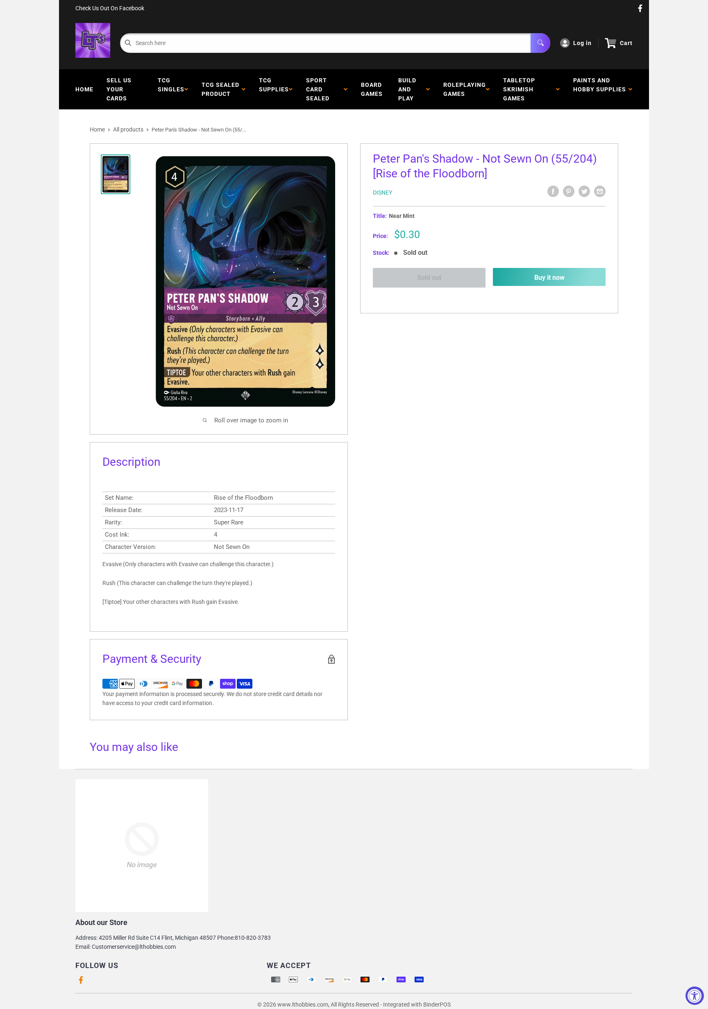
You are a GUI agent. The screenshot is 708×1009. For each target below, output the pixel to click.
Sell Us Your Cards (119, 89)
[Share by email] (600, 191)
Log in (582, 43)
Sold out (429, 277)
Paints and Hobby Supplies (599, 89)
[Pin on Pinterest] (568, 191)
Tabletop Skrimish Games (519, 89)
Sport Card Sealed (319, 89)
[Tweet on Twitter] (584, 191)
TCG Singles (171, 89)
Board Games (372, 89)
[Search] (540, 43)
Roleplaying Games (464, 89)
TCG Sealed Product (220, 89)
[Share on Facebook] (553, 191)
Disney (382, 192)
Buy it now (549, 277)
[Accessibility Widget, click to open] (694, 995)
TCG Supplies (274, 89)
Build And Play (407, 89)
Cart (626, 43)
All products (128, 129)
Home (84, 89)
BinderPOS (437, 1004)
